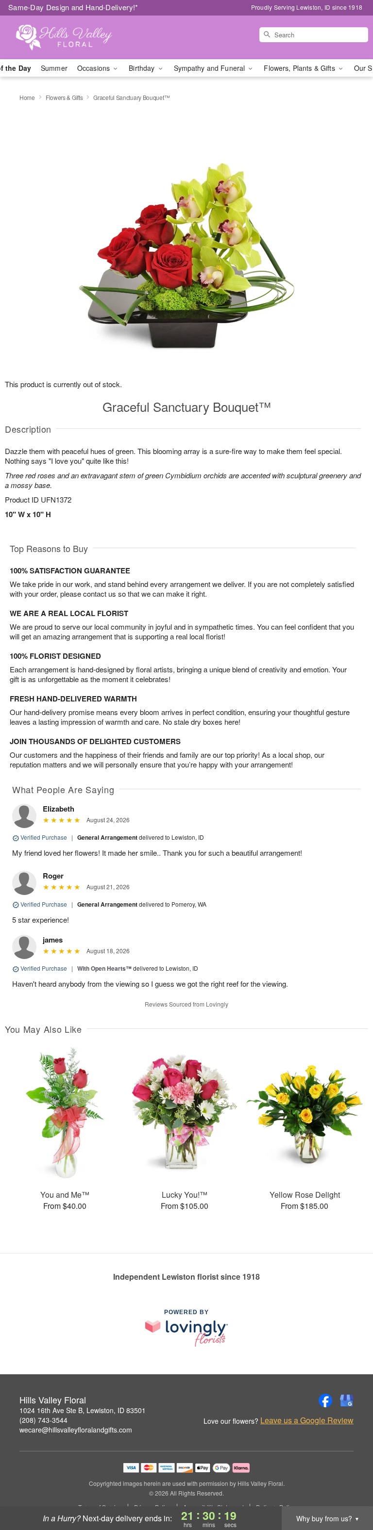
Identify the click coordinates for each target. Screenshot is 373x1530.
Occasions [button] (94, 68)
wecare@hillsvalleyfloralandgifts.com (75, 1429)
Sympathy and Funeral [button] (210, 68)
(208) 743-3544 (43, 1420)
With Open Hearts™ (104, 968)
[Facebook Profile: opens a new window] (325, 1400)
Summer (54, 68)
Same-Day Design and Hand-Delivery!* (73, 7)
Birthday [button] (142, 68)
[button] (347, 1489)
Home (27, 97)
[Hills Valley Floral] (64, 37)
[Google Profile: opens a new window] (347, 1400)
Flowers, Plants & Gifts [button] (300, 68)
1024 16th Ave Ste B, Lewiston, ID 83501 (82, 1410)
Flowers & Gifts (64, 97)
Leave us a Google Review (307, 1420)
